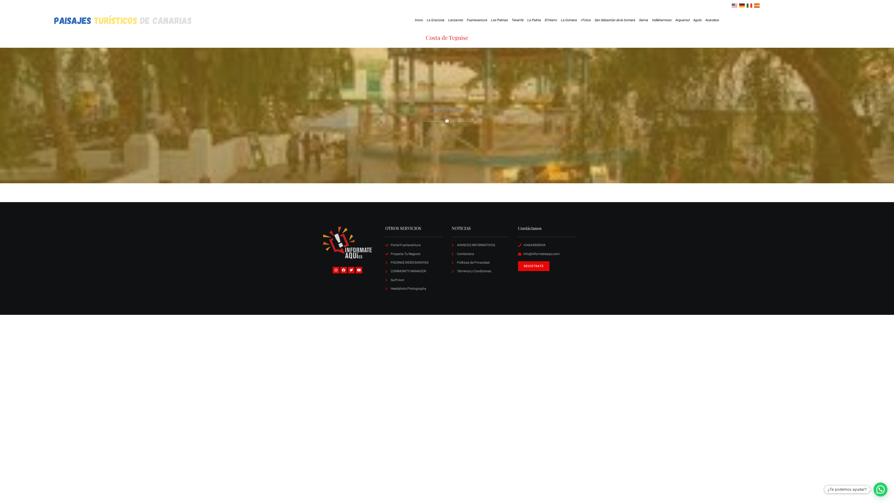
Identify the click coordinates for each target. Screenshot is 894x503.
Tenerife (517, 20)
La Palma (534, 20)
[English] (734, 5)
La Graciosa (435, 20)
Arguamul (682, 20)
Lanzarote (455, 20)
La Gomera (569, 20)
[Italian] (749, 5)
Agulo (697, 20)
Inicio (419, 20)
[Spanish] (757, 5)
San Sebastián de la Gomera (614, 20)
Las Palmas (499, 20)
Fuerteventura (477, 20)
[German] (742, 5)
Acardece (712, 20)
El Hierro (551, 20)
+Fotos (585, 20)
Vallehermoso (661, 20)
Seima (643, 20)
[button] (880, 489)
